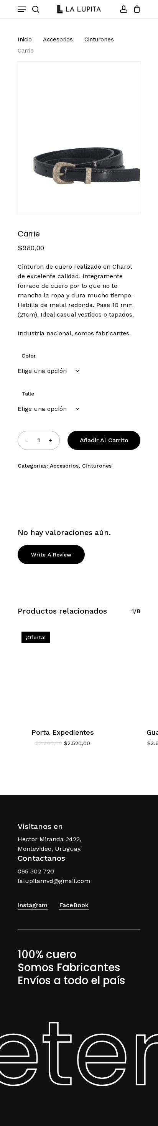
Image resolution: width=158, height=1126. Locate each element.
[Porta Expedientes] (63, 673)
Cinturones (99, 39)
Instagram (33, 905)
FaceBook (74, 905)
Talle (27, 394)
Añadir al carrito (104, 440)
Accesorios (58, 39)
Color (28, 356)
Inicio (25, 39)
